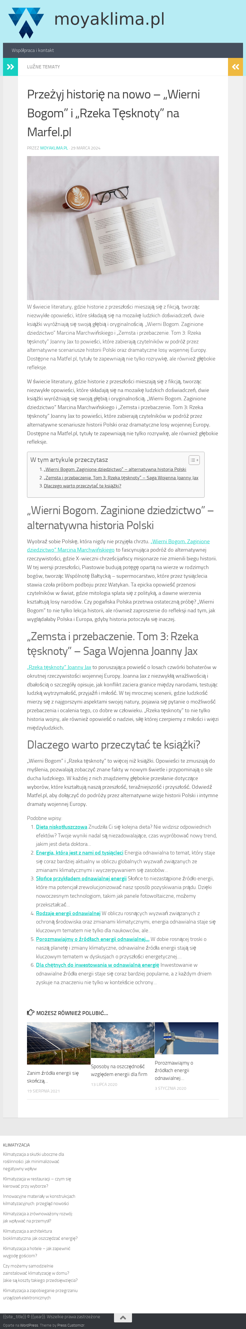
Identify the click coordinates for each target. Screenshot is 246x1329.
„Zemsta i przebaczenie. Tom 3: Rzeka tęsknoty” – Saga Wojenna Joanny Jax (121, 478)
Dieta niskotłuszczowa (61, 827)
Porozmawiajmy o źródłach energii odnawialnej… (92, 939)
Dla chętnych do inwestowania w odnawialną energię (97, 965)
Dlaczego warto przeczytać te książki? (82, 486)
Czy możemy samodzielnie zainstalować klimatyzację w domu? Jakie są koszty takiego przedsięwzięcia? (40, 1273)
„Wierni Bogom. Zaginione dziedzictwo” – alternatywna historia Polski (115, 469)
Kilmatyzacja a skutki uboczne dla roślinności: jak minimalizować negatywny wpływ (33, 1161)
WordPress (29, 1325)
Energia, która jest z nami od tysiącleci (79, 852)
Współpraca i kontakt (33, 50)
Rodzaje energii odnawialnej (68, 913)
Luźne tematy (43, 67)
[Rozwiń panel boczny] (10, 67)
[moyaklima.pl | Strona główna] (86, 21)
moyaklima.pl (54, 148)
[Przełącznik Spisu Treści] (191, 460)
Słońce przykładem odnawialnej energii (81, 878)
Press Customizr (70, 1325)
